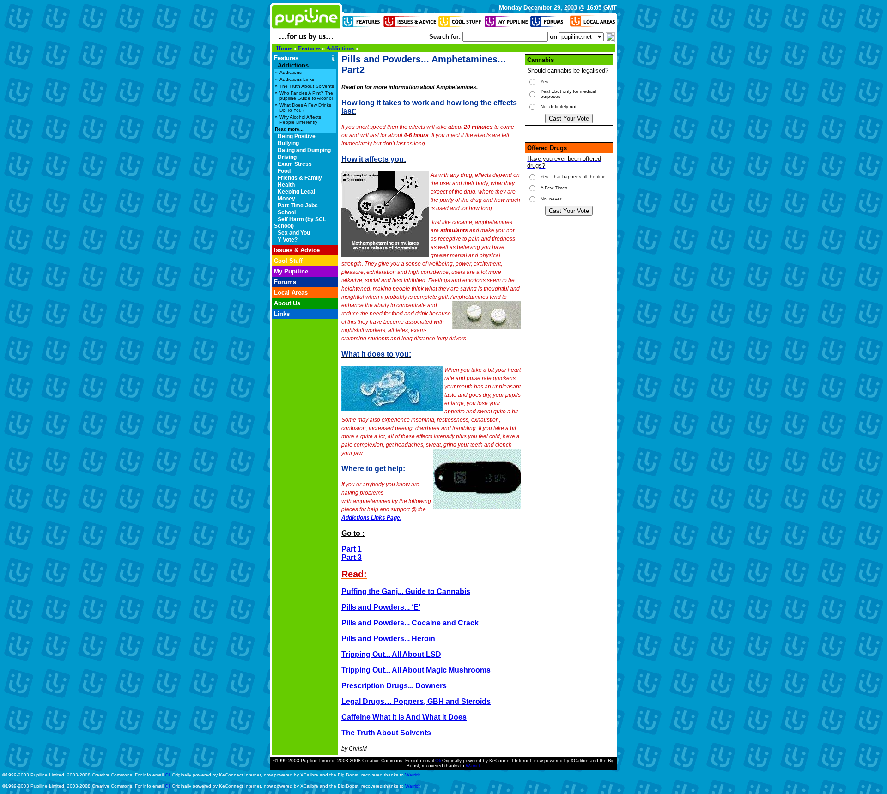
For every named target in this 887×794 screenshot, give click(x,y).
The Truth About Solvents (306, 86)
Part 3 (351, 557)
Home (284, 48)
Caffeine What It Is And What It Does (404, 717)
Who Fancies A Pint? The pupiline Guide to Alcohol (306, 96)
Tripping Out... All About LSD (391, 654)
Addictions (340, 48)
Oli (438, 760)
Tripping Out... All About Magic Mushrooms (416, 670)
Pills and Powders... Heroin (388, 638)
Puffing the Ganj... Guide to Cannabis (405, 591)
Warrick (473, 765)
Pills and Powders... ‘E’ (380, 607)
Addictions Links (296, 79)
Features (309, 48)
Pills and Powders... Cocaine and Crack (410, 623)
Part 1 (351, 549)
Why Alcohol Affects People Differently (300, 120)
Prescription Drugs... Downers (394, 686)
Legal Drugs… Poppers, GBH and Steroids (416, 701)
